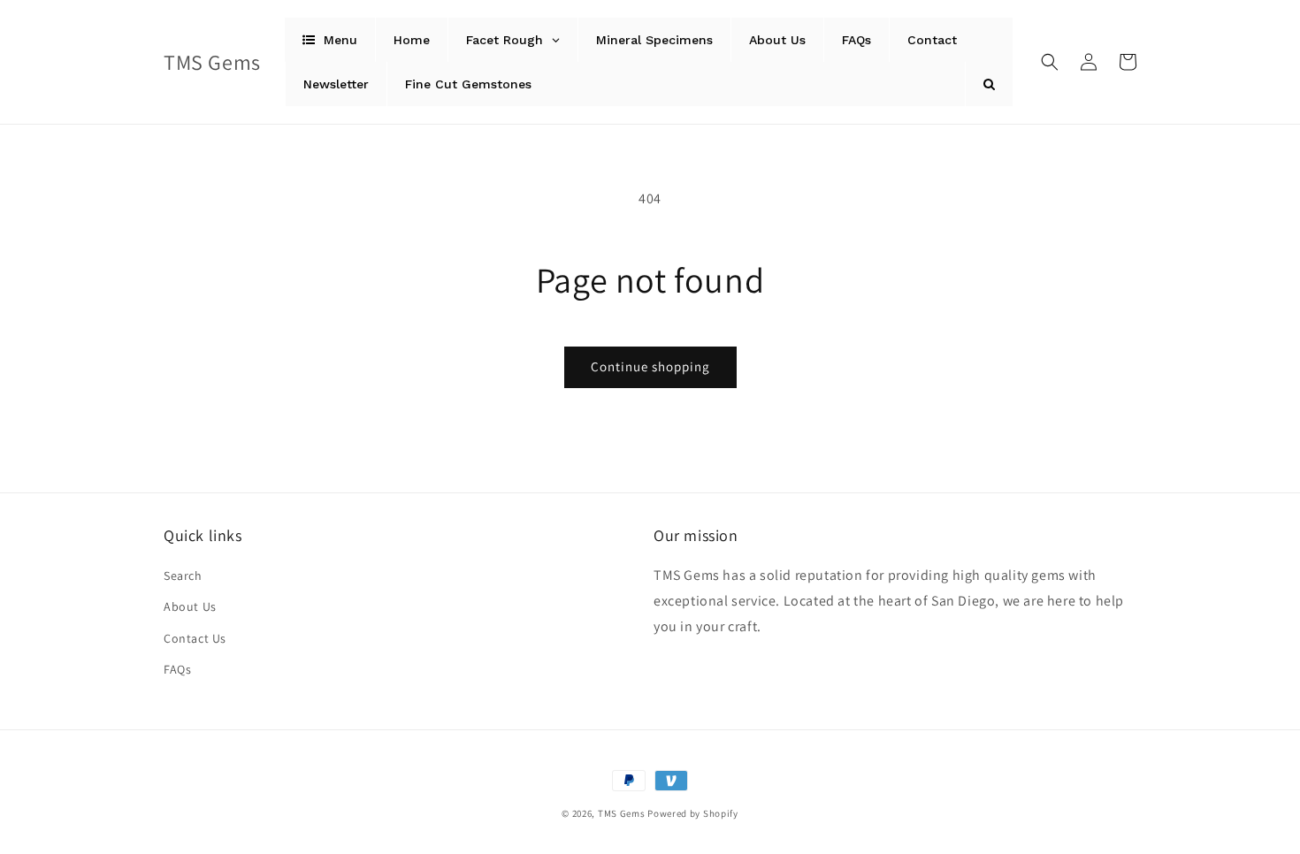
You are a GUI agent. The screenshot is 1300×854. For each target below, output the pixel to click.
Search (183, 575)
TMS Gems (622, 813)
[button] (1049, 61)
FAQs (177, 669)
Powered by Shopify (692, 813)
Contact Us (195, 638)
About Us (190, 606)
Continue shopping (650, 366)
